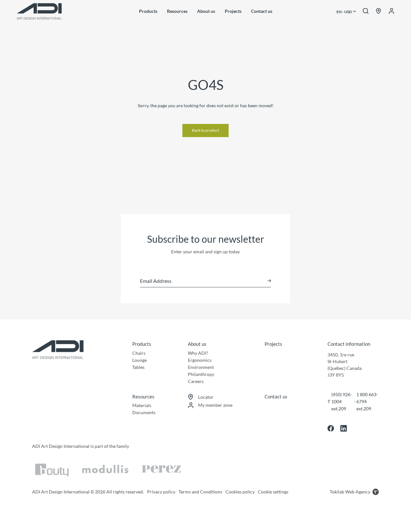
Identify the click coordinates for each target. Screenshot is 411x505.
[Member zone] (391, 11)
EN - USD (345, 12)
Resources (177, 11)
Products (148, 11)
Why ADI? (198, 353)
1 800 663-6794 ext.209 (367, 401)
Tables (138, 367)
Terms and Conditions (200, 491)
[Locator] (378, 11)
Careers (196, 381)
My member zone (215, 405)
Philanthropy (201, 374)
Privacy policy (161, 491)
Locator (206, 397)
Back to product (205, 130)
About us (206, 11)
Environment (201, 367)
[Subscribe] (269, 281)
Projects (233, 11)
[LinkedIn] (343, 428)
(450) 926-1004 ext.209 (341, 401)
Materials (141, 405)
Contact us (261, 11)
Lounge (139, 360)
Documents (143, 412)
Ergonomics (200, 360)
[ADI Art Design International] (39, 11)
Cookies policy (240, 491)
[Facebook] (331, 428)
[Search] (366, 11)
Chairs (138, 353)
